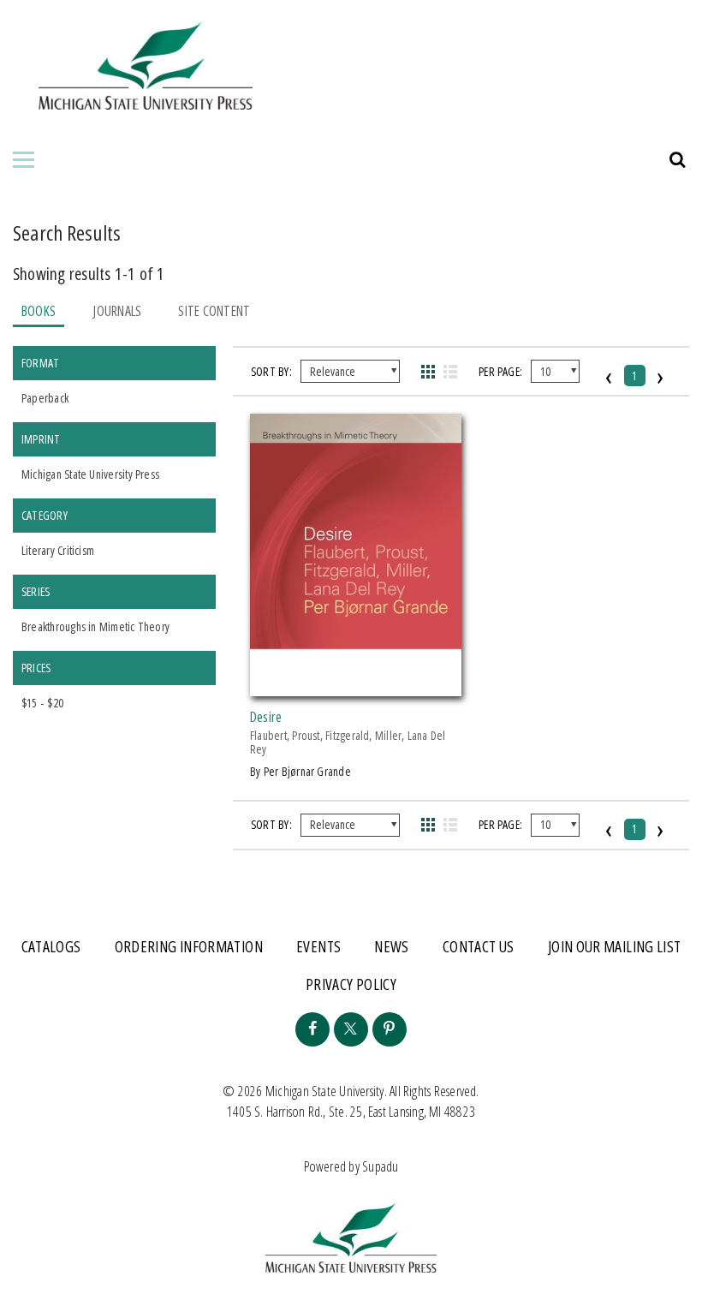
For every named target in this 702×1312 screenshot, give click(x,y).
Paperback (44, 398)
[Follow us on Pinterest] (389, 1029)
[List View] (451, 371)
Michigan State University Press (90, 474)
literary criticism (57, 550)
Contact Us (479, 946)
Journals (116, 310)
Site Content (214, 310)
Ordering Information (189, 946)
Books (38, 310)
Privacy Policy (351, 984)
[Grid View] (428, 371)
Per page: (500, 371)
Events (318, 946)
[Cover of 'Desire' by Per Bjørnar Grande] (355, 686)
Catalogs (51, 946)
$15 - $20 (42, 703)
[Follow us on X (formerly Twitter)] (351, 1029)
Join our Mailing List (614, 946)
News (391, 946)
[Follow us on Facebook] (312, 1029)
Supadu (380, 1166)
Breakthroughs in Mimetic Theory (95, 626)
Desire (266, 716)
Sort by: (271, 371)
